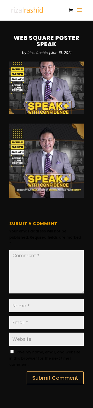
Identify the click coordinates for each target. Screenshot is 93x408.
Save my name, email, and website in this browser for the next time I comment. (44, 358)
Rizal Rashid (37, 52)
